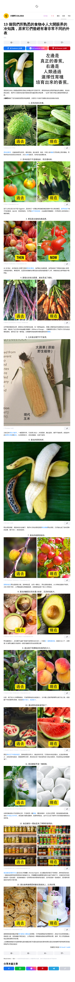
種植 (51, 152)
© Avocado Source (8, 636)
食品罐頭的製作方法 (10, 873)
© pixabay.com (7, 148)
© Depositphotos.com (13, 204)
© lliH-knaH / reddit (8, 523)
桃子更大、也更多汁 (29, 700)
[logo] (14, 16)
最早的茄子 (64, 208)
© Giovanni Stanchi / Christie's (11, 750)
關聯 (49, 331)
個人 (46, 16)
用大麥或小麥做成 (24, 934)
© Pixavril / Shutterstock (9, 263)
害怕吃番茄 (30, 268)
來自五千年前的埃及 (13, 754)
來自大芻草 (13, 432)
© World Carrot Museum (10, 322)
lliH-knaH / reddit (64, 947)
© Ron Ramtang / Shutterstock (11, 580)
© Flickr (13, 148)
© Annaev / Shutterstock (22, 322)
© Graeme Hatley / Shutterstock (11, 693)
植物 (34, 813)
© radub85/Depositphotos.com (22, 868)
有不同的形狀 (35, 211)
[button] (12, 42)
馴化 (15, 435)
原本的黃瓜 (7, 152)
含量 (27, 154)
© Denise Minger (18, 636)
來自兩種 (45, 527)
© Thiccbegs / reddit (9, 428)
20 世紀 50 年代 (12, 815)
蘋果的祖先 (7, 584)
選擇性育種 (8, 435)
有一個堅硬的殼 (50, 641)
